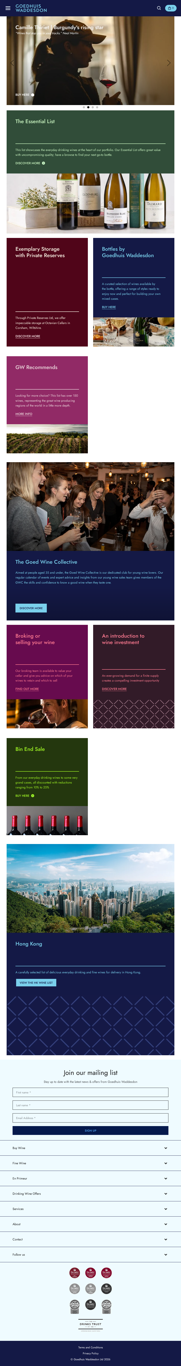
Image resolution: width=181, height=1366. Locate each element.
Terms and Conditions (90, 1347)
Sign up (90, 1131)
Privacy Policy (90, 1353)
